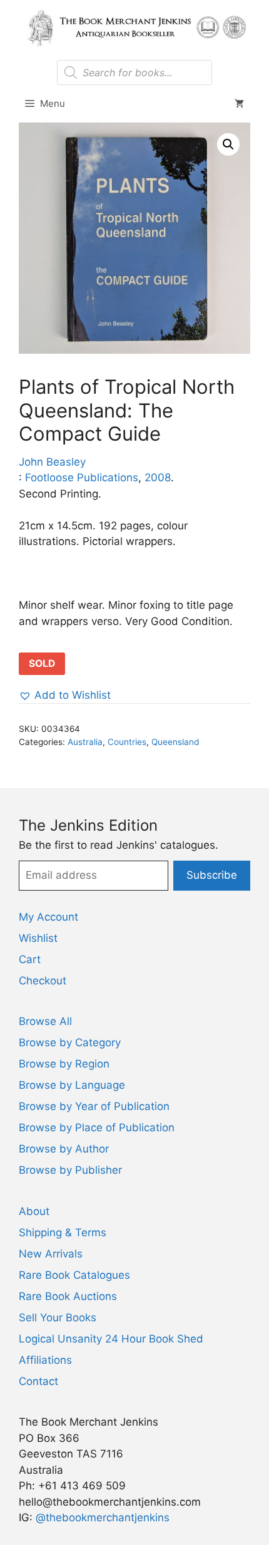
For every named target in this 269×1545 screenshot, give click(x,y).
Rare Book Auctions (68, 1296)
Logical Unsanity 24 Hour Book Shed (111, 1338)
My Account (48, 917)
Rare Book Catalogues (74, 1275)
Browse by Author (64, 1148)
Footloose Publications (81, 477)
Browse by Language (72, 1085)
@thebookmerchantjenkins (103, 1517)
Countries (127, 742)
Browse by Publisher (70, 1170)
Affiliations (45, 1360)
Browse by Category (70, 1042)
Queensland (175, 742)
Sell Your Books (57, 1317)
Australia (85, 742)
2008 (158, 477)
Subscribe (211, 875)
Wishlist (38, 938)
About (34, 1211)
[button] (228, 144)
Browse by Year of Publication (94, 1106)
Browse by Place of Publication (97, 1127)
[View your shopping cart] (239, 103)
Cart (30, 959)
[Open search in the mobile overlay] (134, 72)
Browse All (45, 1021)
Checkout (42, 980)
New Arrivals (51, 1254)
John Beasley (52, 462)
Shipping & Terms (62, 1232)
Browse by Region (64, 1064)
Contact (38, 1381)
